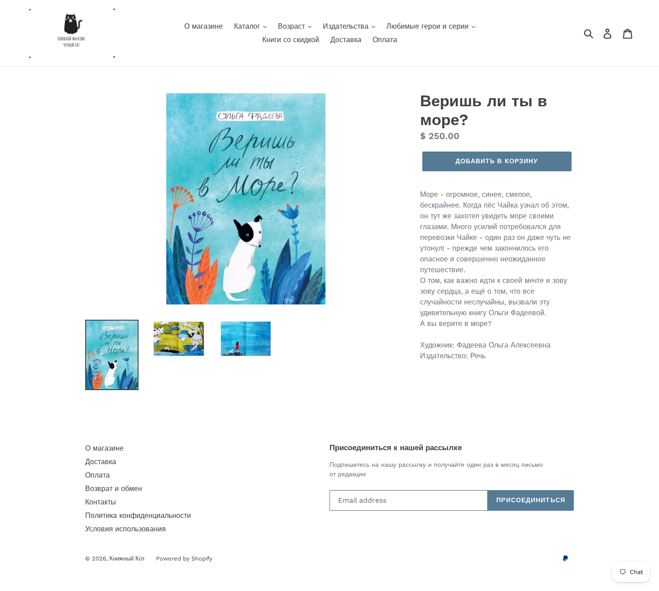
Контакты (100, 502)
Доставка (345, 39)
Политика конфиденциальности (138, 515)
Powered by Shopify (184, 558)
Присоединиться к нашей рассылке (396, 447)
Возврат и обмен (113, 488)
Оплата (385, 39)
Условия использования (125, 529)
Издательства (347, 26)
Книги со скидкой (290, 39)
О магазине (203, 26)
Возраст (292, 26)
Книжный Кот (127, 558)
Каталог (248, 26)
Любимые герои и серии (428, 26)
